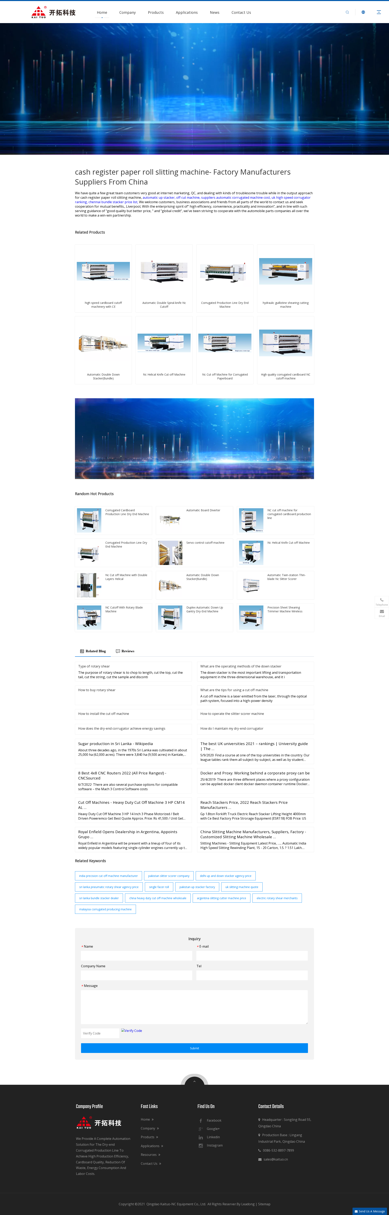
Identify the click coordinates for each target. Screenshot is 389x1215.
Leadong (248, 1204)
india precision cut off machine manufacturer (108, 876)
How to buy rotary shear (96, 690)
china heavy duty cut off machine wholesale (157, 898)
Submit (194, 1048)
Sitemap (264, 1204)
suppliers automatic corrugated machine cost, (236, 197)
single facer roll (159, 887)
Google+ (213, 1128)
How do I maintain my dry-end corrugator (231, 728)
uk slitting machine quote (241, 887)
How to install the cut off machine (103, 713)
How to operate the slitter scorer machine (232, 713)
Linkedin (213, 1137)
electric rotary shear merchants (277, 898)
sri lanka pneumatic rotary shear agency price (109, 887)
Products (156, 12)
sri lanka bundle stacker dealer (99, 898)
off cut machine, (188, 197)
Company (127, 12)
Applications (187, 12)
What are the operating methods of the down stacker (240, 666)
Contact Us (241, 12)
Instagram (215, 1145)
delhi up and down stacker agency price (225, 876)
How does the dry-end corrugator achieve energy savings (121, 728)
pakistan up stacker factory (197, 887)
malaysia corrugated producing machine (105, 909)
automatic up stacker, (159, 197)
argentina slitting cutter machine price (221, 898)
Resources (149, 1154)
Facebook (214, 1120)
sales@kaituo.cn (273, 1159)
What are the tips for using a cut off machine (234, 690)
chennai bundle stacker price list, (114, 202)
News (214, 12)
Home (102, 12)
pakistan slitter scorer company (168, 876)
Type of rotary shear (94, 666)
